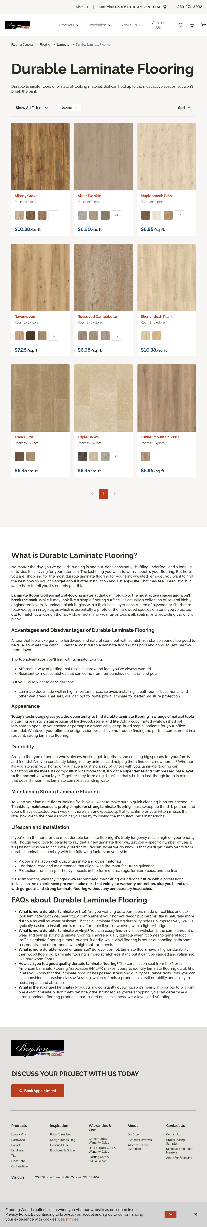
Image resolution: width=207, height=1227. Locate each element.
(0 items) (203, 25)
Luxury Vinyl (19, 1134)
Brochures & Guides (63, 1150)
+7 (179, 215)
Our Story (134, 1134)
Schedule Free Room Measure (179, 1150)
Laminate (63, 44)
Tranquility (24, 437)
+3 (116, 215)
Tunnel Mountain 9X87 (160, 437)
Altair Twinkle (89, 196)
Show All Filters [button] (29, 108)
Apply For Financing (179, 1157)
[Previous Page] (92, 494)
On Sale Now (19, 1166)
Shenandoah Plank (157, 316)
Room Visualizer (60, 1134)
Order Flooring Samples (175, 1141)
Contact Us (158, 25)
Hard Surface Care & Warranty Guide (102, 1149)
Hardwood (18, 1140)
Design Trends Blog (62, 1140)
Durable (67, 107)
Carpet (15, 1145)
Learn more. (68, 1219)
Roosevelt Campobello (97, 316)
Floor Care (18, 1161)
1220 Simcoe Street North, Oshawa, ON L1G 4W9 (67, 1177)
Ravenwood (25, 316)
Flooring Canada (22, 44)
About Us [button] (129, 25)
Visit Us (82, 7)
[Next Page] (115, 494)
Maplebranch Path (156, 196)
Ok (170, 1214)
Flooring (45, 44)
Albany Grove (26, 196)
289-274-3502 (189, 7)
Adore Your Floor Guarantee (138, 1147)
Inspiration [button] (97, 25)
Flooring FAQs (59, 1145)
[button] (181, 25)
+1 (53, 215)
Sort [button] (181, 108)
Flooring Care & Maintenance (99, 1158)
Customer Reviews (140, 1140)
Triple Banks (88, 437)
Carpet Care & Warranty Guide (99, 1140)
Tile (13, 1155)
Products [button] (66, 25)
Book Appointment (40, 1091)
